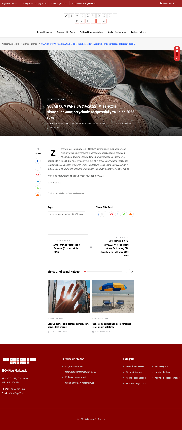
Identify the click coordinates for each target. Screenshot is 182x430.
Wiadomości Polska (60, 124)
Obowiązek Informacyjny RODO (34, 4)
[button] (126, 271)
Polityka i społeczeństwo (91, 32)
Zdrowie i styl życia (66, 32)
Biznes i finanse (44, 32)
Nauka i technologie (116, 32)
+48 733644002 (17, 389)
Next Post (120, 237)
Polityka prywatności (59, 4)
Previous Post (64, 241)
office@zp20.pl (16, 393)
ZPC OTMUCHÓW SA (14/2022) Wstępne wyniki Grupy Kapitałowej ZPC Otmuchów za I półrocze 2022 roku (114, 248)
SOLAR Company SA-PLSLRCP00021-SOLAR (66, 214)
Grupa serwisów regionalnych (84, 4)
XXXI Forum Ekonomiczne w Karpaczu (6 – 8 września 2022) (66, 248)
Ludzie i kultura (138, 32)
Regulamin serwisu (9, 4)
